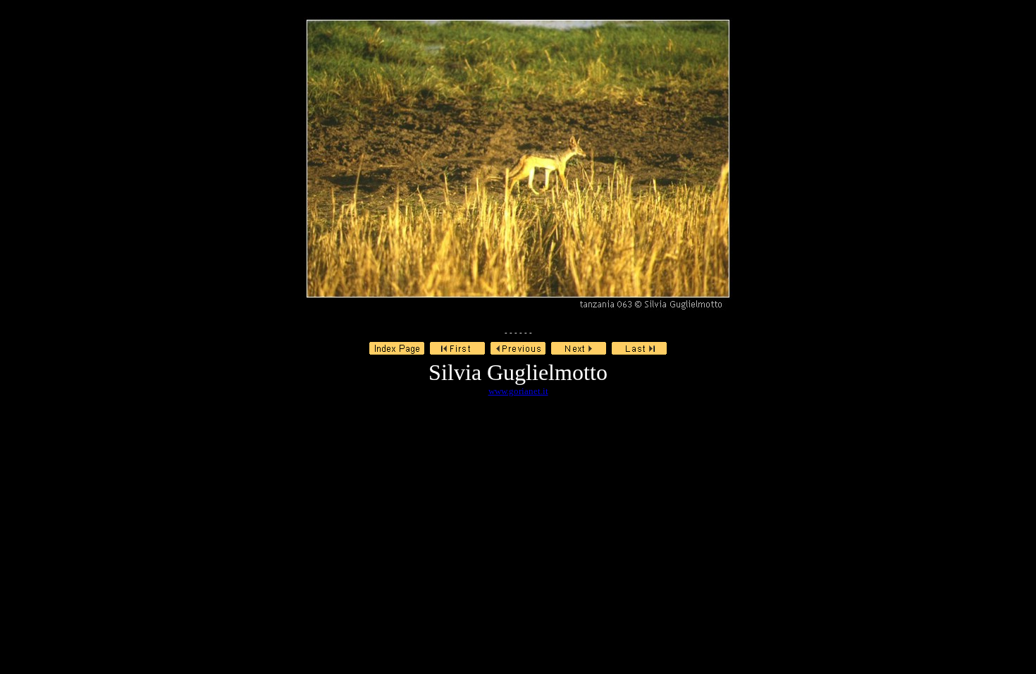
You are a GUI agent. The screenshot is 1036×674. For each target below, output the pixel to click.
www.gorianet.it (518, 391)
